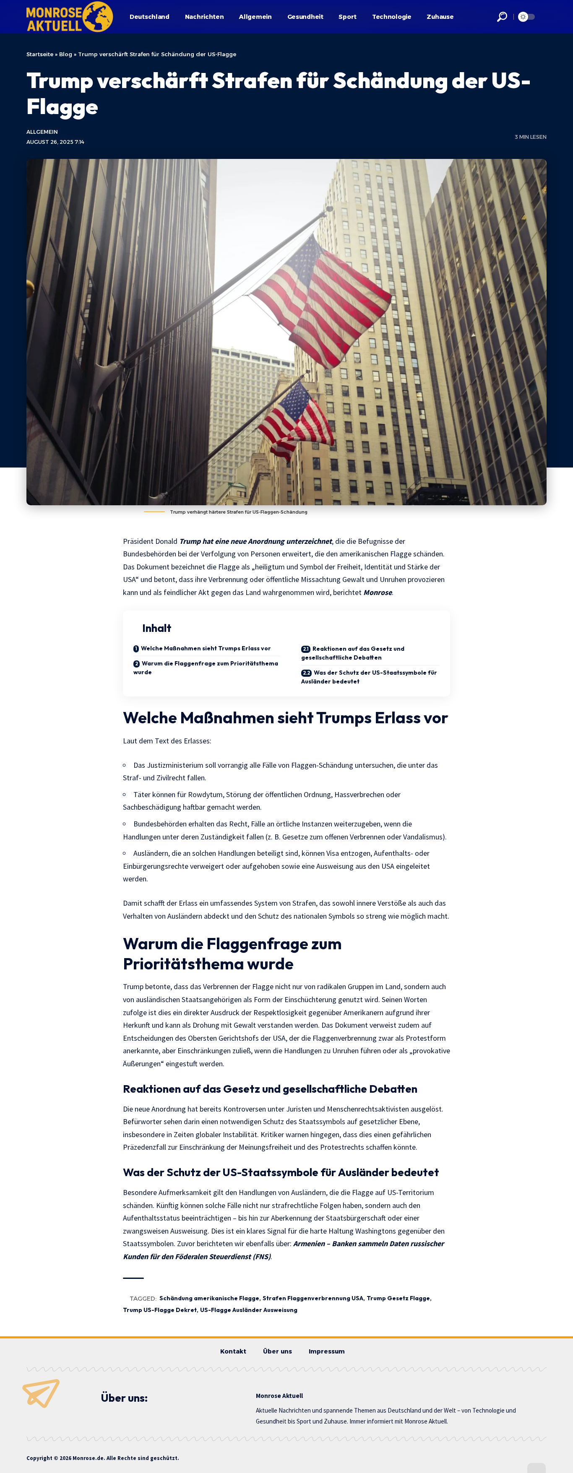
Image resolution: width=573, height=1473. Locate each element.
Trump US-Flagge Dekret (160, 1310)
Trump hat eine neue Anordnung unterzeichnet (255, 541)
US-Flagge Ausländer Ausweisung (248, 1310)
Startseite (39, 54)
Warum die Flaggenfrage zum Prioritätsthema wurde (205, 668)
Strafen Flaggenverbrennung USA (313, 1298)
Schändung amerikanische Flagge (209, 1298)
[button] (502, 17)
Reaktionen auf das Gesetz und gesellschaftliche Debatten (352, 653)
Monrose (377, 592)
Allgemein (42, 132)
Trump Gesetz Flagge (398, 1298)
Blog (65, 54)
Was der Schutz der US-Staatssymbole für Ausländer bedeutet (369, 677)
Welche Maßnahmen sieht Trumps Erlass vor (206, 648)
